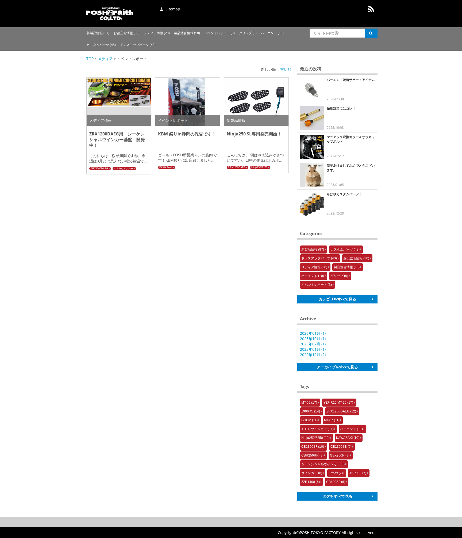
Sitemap (172, 8)
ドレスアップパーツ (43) (138, 44)
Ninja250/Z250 (259, 167)
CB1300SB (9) (341, 447)
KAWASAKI (165, 167)
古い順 (285, 69)
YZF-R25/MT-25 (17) (338, 402)
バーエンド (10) (272, 33)
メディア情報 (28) (157, 33)
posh (109, 13)
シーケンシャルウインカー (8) (323, 464)
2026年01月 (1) (313, 333)
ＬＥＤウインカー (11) (317, 429)
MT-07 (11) (332, 420)
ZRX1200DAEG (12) (341, 411)
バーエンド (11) (351, 429)
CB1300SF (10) (312, 447)
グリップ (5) (248, 33)
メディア (105, 58)
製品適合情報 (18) (187, 33)
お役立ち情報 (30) (127, 33)
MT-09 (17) (309, 402)
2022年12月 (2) (313, 354)
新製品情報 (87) (98, 33)
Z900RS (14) (310, 411)
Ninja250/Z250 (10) (315, 438)
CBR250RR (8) (312, 455)
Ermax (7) (336, 473)
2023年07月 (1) (313, 343)
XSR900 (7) (357, 473)
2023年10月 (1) (313, 338)
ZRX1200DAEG (99, 168)
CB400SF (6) (335, 482)
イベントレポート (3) (219, 33)
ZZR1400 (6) (310, 482)
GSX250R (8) (339, 455)
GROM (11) (309, 420)
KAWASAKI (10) (347, 438)
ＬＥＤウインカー (123, 168)
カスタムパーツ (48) (101, 44)
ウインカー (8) (311, 473)
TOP (90, 58)
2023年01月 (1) (313, 349)
